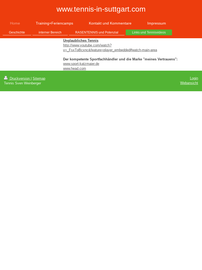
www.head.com (74, 68)
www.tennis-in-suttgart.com (101, 9)
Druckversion (20, 78)
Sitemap (39, 78)
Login (194, 78)
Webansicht (189, 83)
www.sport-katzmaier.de (81, 64)
